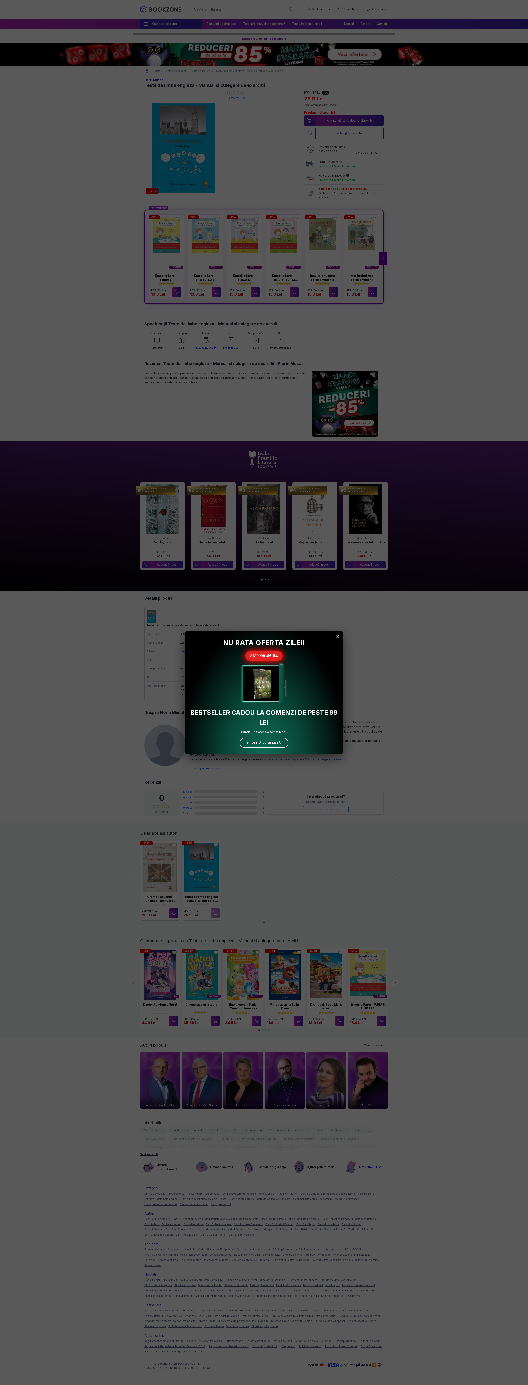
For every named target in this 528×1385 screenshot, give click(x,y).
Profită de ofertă (264, 742)
